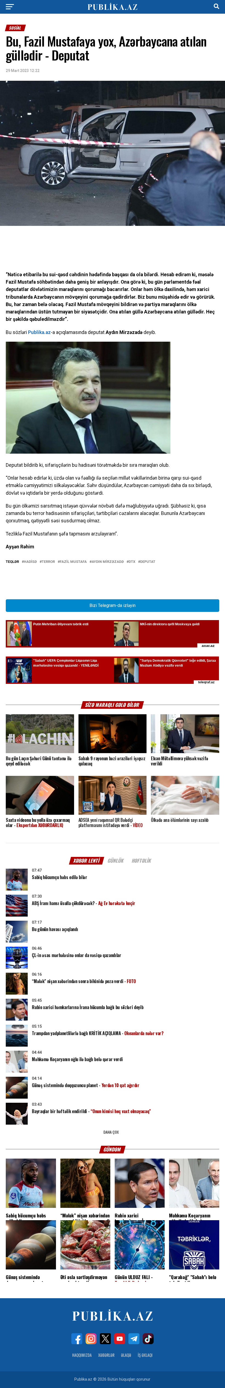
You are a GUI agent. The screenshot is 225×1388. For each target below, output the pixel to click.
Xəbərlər (106, 1355)
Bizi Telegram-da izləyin (112, 605)
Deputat (147, 562)
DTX (132, 562)
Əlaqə (126, 1355)
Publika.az (39, 332)
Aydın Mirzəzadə (108, 562)
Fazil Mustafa (73, 562)
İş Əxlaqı (145, 1355)
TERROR (48, 562)
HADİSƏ (30, 562)
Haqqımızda (82, 1355)
